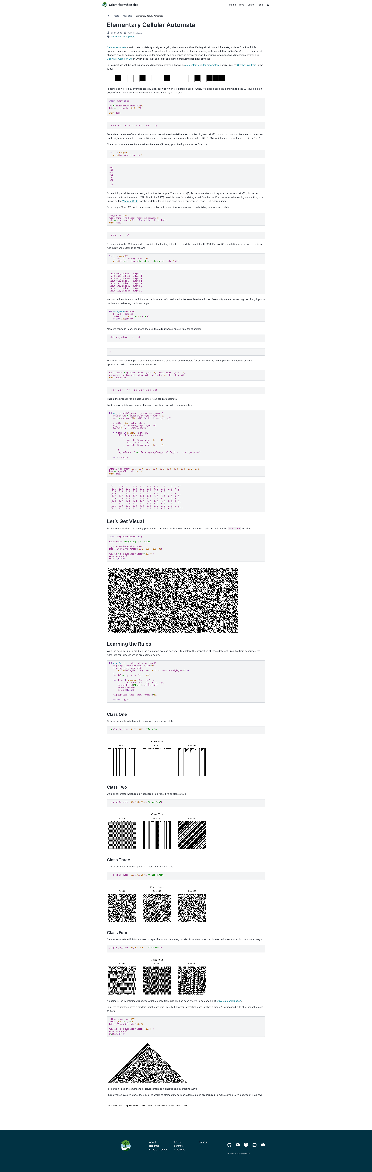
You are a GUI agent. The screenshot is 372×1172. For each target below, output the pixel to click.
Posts (116, 16)
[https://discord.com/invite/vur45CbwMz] (263, 1144)
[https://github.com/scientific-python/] (230, 1144)
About (152, 1142)
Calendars (179, 1149)
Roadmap (154, 1145)
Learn (251, 4)
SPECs (177, 1142)
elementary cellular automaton (202, 65)
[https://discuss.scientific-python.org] (255, 1144)
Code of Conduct (158, 1149)
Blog (241, 4)
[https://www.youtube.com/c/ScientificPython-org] (238, 1144)
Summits (179, 1145)
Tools (260, 4)
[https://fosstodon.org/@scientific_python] (246, 1144)
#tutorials (116, 36)
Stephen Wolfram (246, 65)
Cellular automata (116, 47)
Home (232, 4)
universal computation (229, 1000)
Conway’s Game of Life (120, 58)
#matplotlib (129, 36)
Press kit (203, 1142)
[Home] (108, 15)
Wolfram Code (130, 201)
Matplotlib (127, 16)
